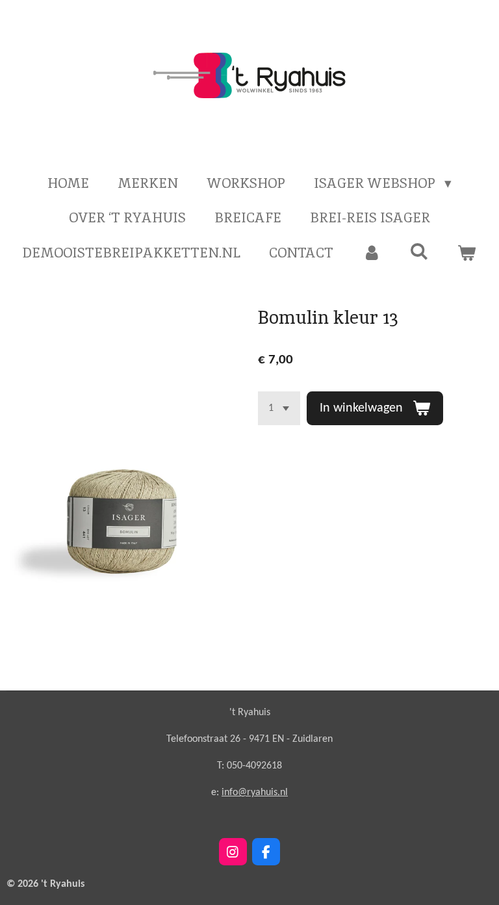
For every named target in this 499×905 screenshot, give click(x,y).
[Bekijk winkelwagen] (466, 253)
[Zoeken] (419, 251)
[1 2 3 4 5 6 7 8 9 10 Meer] (279, 408)
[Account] (371, 253)
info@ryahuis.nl (255, 792)
